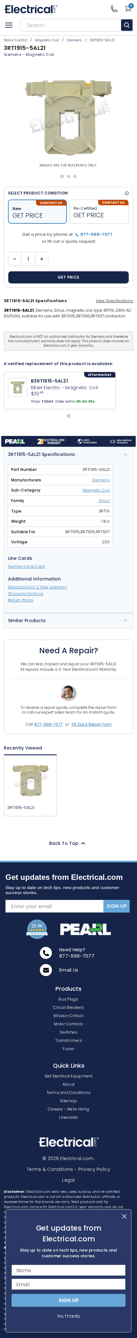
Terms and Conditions (69, 1092)
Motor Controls (68, 1024)
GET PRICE (69, 277)
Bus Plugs (68, 999)
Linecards (68, 1117)
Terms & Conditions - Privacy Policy (68, 1169)
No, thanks (68, 1316)
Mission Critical (68, 1015)
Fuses (68, 1048)
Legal (68, 1180)
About (68, 1084)
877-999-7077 (48, 724)
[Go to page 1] (68, 416)
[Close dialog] (124, 1216)
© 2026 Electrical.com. (68, 1158)
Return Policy (20, 600)
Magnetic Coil (40, 54)
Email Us (68, 970)
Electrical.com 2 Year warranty (37, 587)
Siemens (12, 54)
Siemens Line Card (26, 566)
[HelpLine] (117, 8)
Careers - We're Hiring (68, 1109)
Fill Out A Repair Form (92, 724)
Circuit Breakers (68, 1007)
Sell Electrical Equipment (69, 1076)
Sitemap (68, 1101)
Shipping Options (25, 593)
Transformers (68, 1040)
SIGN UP (116, 906)
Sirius (104, 500)
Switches (68, 1032)
